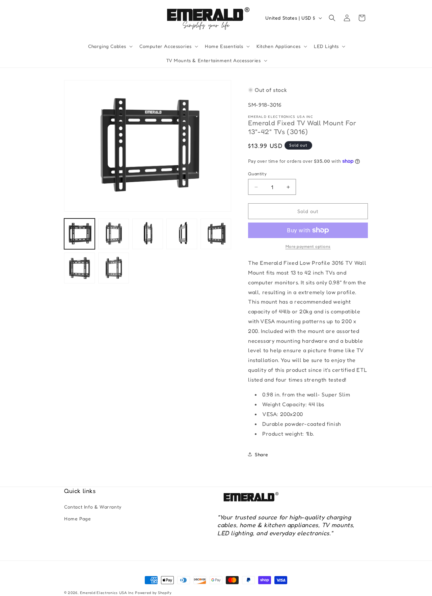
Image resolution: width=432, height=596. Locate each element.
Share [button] (261, 454)
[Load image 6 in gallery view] (79, 268)
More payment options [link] (308, 246)
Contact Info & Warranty (93, 507)
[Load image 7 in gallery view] (113, 268)
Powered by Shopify (153, 592)
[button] (109, 46)
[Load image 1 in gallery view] (79, 233)
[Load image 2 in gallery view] (113, 233)
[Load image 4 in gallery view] (181, 233)
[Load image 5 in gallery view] (215, 233)
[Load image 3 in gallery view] (147, 233)
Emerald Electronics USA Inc (107, 592)
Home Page (77, 518)
